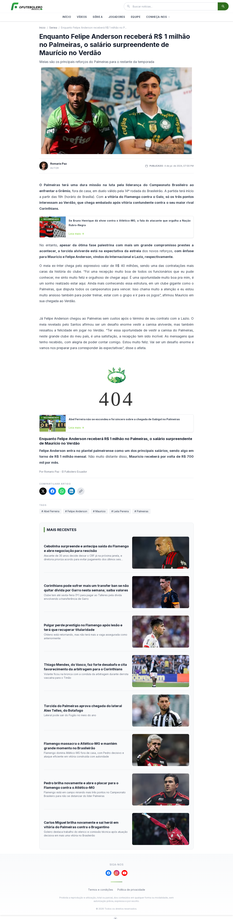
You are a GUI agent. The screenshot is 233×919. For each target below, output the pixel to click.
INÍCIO (66, 16)
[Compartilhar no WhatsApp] (62, 491)
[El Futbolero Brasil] (26, 6)
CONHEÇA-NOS (156, 16)
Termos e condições (100, 889)
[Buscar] (223, 6)
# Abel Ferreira (50, 511)
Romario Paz (58, 163)
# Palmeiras (141, 511)
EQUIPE (135, 16)
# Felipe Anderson (76, 511)
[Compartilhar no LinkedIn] (71, 491)
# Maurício (99, 511)
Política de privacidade (131, 889)
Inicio (42, 27)
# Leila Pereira (120, 511)
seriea (53, 27)
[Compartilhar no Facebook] (52, 491)
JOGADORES (116, 16)
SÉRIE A (97, 16)
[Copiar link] (80, 491)
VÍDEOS (82, 16)
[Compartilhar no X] (43, 491)
